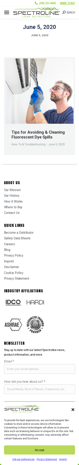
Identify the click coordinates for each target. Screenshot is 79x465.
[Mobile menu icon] (6, 12)
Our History (11, 196)
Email (9, 361)
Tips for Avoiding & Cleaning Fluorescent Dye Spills (38, 135)
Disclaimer (11, 267)
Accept (39, 450)
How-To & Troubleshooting (28, 144)
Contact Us (12, 213)
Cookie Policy (13, 273)
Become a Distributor (19, 233)
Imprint (63, 459)
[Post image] (39, 91)
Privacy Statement (47, 459)
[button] (73, 410)
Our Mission (12, 190)
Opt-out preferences (23, 459)
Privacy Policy (13, 255)
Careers (9, 244)
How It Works (13, 201)
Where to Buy (67, 3)
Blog (7, 250)
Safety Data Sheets (17, 238)
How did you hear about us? (24, 382)
